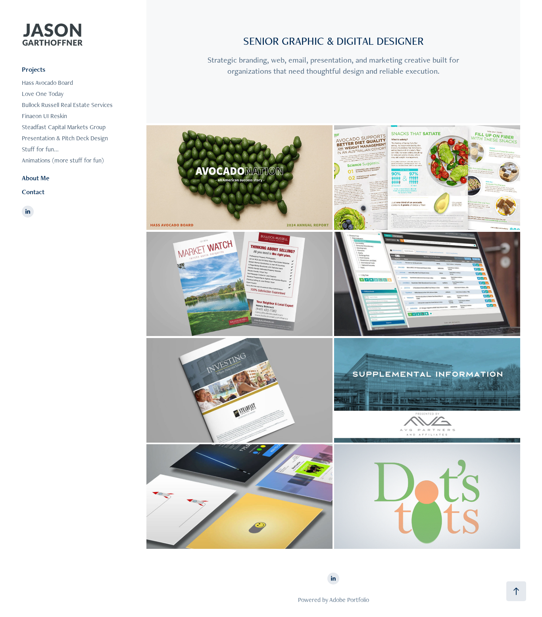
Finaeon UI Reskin (44, 116)
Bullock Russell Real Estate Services (67, 105)
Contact (33, 191)
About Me (35, 178)
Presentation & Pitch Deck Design (65, 138)
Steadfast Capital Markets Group (64, 127)
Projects (33, 69)
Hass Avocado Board (47, 82)
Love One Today (42, 94)
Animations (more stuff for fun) (63, 160)
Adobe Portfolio (349, 600)
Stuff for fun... (40, 149)
